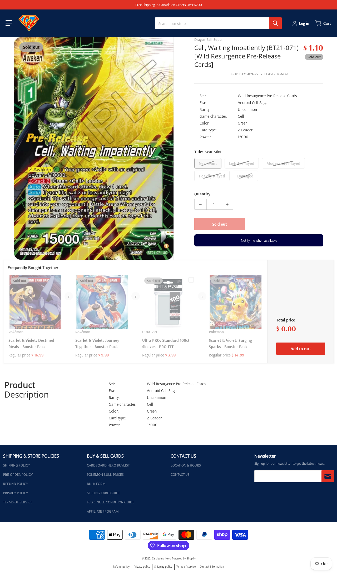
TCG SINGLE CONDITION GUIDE (110, 502)
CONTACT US (180, 474)
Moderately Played (283, 163)
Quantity (202, 193)
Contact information (212, 566)
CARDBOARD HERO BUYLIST (108, 465)
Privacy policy (142, 566)
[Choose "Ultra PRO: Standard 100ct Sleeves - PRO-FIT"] (191, 279)
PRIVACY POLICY (15, 492)
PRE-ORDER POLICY (18, 474)
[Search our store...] (275, 23)
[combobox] (218, 23)
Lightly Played (241, 163)
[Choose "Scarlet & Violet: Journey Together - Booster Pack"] (124, 279)
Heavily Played (212, 176)
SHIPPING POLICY (16, 465)
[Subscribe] (327, 476)
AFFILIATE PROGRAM (103, 511)
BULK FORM (96, 483)
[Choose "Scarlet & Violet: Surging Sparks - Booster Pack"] (258, 279)
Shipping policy (163, 566)
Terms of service (186, 566)
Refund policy (121, 566)
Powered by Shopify (184, 558)
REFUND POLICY (15, 483)
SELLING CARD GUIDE (103, 492)
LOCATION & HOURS (186, 465)
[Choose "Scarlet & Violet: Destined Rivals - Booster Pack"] (57, 279)
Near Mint (208, 163)
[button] (8, 23)
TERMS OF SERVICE (17, 502)
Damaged (245, 176)
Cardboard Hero (161, 558)
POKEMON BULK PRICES (105, 474)
